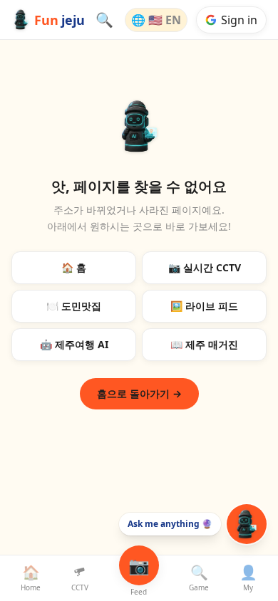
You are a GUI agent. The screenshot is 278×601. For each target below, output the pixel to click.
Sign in (239, 20)
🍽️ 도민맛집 (73, 306)
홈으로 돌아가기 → (139, 393)
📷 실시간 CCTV (204, 267)
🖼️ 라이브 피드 (204, 306)
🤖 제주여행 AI (74, 344)
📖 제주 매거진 (204, 344)
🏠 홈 (73, 267)
